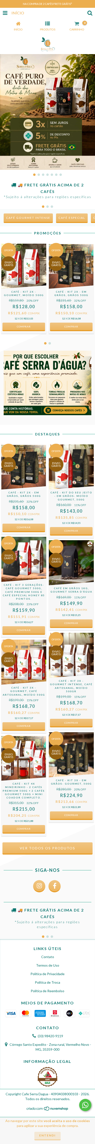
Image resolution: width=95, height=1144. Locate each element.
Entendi (47, 1135)
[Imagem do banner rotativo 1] (47, 112)
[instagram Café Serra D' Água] (39, 886)
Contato (47, 957)
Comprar (24, 828)
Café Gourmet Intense (28, 218)
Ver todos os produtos (47, 848)
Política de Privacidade (47, 974)
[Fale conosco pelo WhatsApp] (85, 1105)
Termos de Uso (47, 965)
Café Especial (71, 218)
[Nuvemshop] (47, 1110)
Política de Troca (47, 982)
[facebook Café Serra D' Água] (54, 886)
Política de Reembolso (47, 991)
